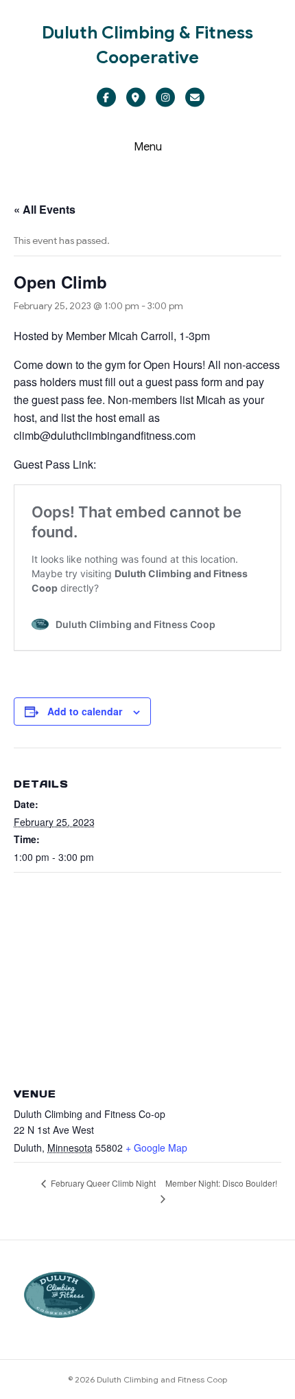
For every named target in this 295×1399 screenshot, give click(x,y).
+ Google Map (156, 1147)
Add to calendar (84, 711)
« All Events (44, 209)
